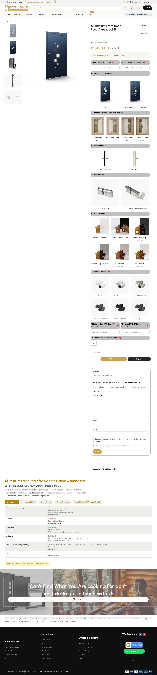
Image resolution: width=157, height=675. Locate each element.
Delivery (82, 654)
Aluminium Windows (12, 654)
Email (95, 429)
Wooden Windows (11, 651)
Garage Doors (46, 658)
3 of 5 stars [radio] (109, 391)
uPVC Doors (46, 643)
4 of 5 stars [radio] (111, 391)
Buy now (139, 359)
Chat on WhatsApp (136, 651)
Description (12, 502)
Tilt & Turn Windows (12, 647)
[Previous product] (5, 21)
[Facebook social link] (140, 634)
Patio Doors (46, 654)
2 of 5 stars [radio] (107, 391)
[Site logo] (16, 8)
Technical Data (29, 502)
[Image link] (134, 645)
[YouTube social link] (144, 634)
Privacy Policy (84, 643)
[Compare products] (125, 8)
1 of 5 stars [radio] (105, 391)
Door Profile (46, 502)
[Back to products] (7, 21)
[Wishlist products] (132, 8)
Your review (98, 395)
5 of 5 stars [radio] (112, 391)
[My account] (138, 8)
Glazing (7, 658)
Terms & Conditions (85, 647)
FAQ (80, 658)
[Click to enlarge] (29, 82)
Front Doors (46, 640)
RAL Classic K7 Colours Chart (87, 502)
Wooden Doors (47, 651)
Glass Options (63, 502)
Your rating (97, 391)
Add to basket (113, 359)
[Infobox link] (138, 2)
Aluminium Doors (47, 647)
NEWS (134, 660)
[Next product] (10, 21)
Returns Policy (84, 651)
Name (95, 420)
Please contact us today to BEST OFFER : (41, 2)
